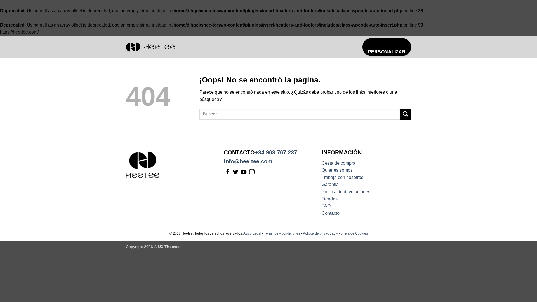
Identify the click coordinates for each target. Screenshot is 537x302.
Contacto (331, 213)
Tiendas (330, 199)
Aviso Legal (252, 233)
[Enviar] (405, 114)
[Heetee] (150, 47)
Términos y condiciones (282, 233)
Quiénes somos (337, 170)
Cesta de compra (338, 163)
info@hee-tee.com (248, 161)
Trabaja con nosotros (342, 177)
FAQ (326, 206)
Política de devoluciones (346, 191)
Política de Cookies (353, 233)
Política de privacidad (319, 233)
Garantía (330, 184)
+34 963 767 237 (276, 152)
